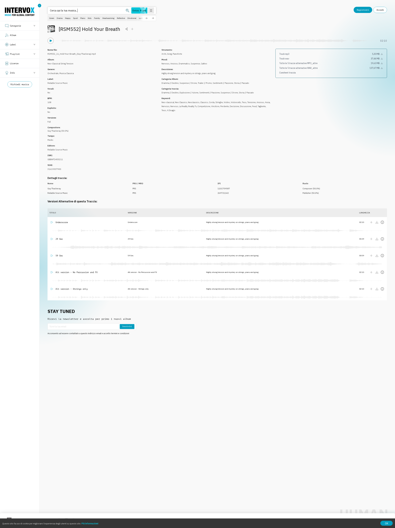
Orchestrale (53, 73)
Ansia (267, 102)
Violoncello (236, 102)
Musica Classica (66, 73)
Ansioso (174, 63)
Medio (50, 140)
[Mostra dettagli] (382, 222)
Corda (211, 102)
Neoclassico (193, 102)
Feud (254, 106)
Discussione (245, 106)
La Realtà (183, 106)
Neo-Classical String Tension (60, 63)
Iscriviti (127, 326)
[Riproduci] (51, 41)
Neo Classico (181, 102)
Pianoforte (177, 54)
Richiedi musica (19, 84)
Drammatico (184, 63)
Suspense (195, 63)
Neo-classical (168, 102)
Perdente (224, 106)
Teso (244, 102)
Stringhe (219, 102)
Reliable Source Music (58, 83)
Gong (169, 54)
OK (386, 523)
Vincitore (215, 106)
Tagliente (262, 106)
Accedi (380, 10)
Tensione (251, 102)
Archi (164, 54)
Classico (204, 102)
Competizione (204, 106)
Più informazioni (89, 523)
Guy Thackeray (54, 188)
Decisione (234, 106)
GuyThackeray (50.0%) (58, 131)
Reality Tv (192, 106)
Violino (227, 102)
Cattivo (204, 63)
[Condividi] (126, 29)
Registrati (363, 10)
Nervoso (165, 63)
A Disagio (171, 110)
